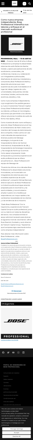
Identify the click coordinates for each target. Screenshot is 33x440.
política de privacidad (10, 392)
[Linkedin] (23, 352)
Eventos (5, 389)
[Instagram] (18, 352)
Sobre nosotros (8, 379)
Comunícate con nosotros (11, 373)
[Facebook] (3, 352)
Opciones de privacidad (10, 395)
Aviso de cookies (8, 401)
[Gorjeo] (8, 352)
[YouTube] (13, 352)
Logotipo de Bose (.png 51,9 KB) (9, 340)
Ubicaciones (7, 385)
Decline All (16, 436)
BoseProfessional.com (9, 239)
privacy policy (10, 413)
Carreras (6, 382)
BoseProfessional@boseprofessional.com (12, 284)
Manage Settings (16, 429)
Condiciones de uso (9, 398)
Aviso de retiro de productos (12, 405)
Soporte (5, 376)
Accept (16, 433)
